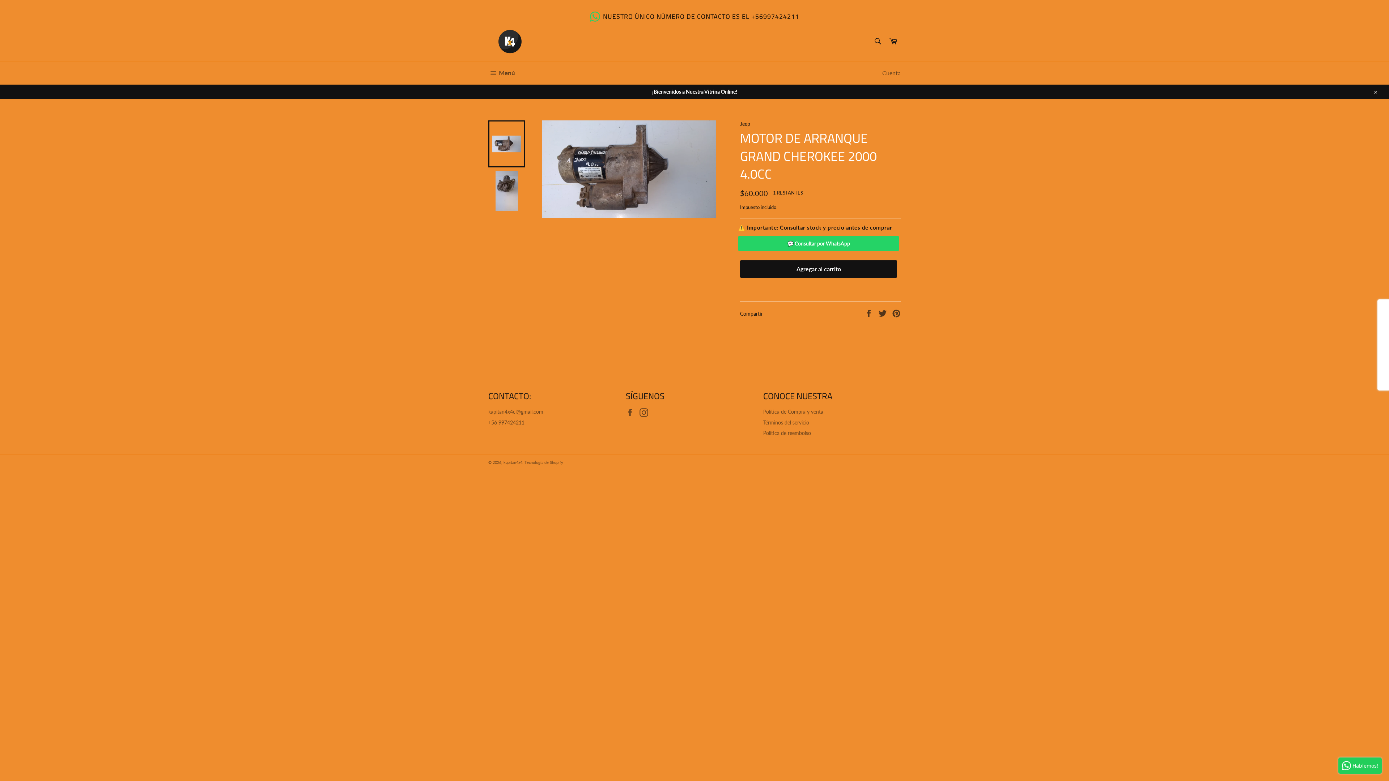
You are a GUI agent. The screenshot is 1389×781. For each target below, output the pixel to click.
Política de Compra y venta (793, 412)
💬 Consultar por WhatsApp (818, 243)
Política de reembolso (787, 433)
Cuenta (891, 72)
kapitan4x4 (513, 462)
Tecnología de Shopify (543, 462)
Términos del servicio (786, 422)
